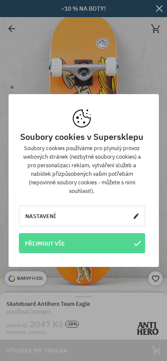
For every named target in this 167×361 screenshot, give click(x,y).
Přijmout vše (45, 243)
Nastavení (40, 216)
